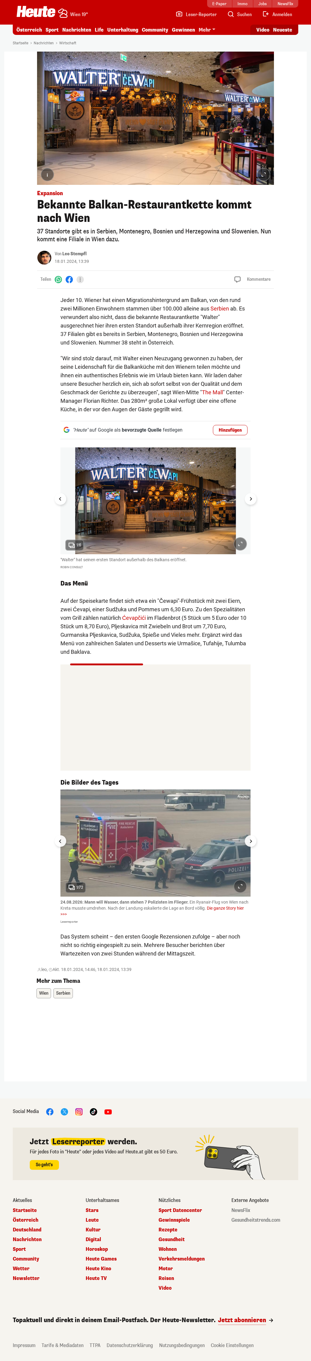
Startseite (20, 43)
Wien (43, 993)
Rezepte (168, 1230)
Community (155, 30)
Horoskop (97, 1249)
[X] (64, 1111)
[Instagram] (79, 1111)
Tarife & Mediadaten (63, 1345)
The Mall (212, 392)
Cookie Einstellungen (232, 1345)
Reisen (166, 1278)
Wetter (21, 1269)
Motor (166, 1269)
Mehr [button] (205, 30)
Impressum (24, 1345)
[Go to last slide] (60, 499)
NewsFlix (240, 1210)
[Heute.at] (36, 11)
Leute (92, 1220)
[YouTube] (108, 1111)
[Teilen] (80, 279)
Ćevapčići (134, 618)
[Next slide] (250, 499)
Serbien (219, 308)
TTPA (95, 1345)
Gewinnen (183, 30)
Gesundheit (172, 1240)
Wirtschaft (67, 43)
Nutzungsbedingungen (182, 1345)
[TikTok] (93, 1111)
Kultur (93, 1230)
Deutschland (27, 1230)
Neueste (282, 30)
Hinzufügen (230, 430)
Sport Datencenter (180, 1210)
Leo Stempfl (74, 254)
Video (262, 30)
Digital (93, 1240)
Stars (92, 1210)
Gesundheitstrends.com (255, 1220)
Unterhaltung (122, 30)
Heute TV (96, 1278)
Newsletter (26, 1278)
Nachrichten (44, 43)
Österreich (29, 30)
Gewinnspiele (174, 1220)
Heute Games (101, 1259)
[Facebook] (69, 279)
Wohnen (168, 1249)
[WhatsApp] (58, 279)
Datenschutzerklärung (130, 1345)
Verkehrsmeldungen (182, 1259)
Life (99, 30)
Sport (52, 30)
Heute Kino (98, 1269)
